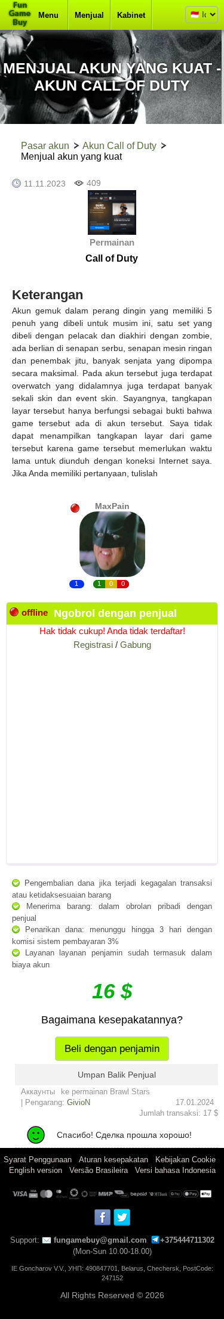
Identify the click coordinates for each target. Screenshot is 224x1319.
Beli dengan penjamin (112, 1048)
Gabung (135, 645)
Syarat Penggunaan (38, 1159)
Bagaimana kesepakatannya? (112, 1020)
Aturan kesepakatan (113, 1159)
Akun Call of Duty (119, 146)
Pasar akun (45, 146)
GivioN (78, 1102)
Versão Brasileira (98, 1170)
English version (35, 1170)
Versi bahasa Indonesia (175, 1170)
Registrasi (93, 645)
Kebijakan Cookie (185, 1159)
